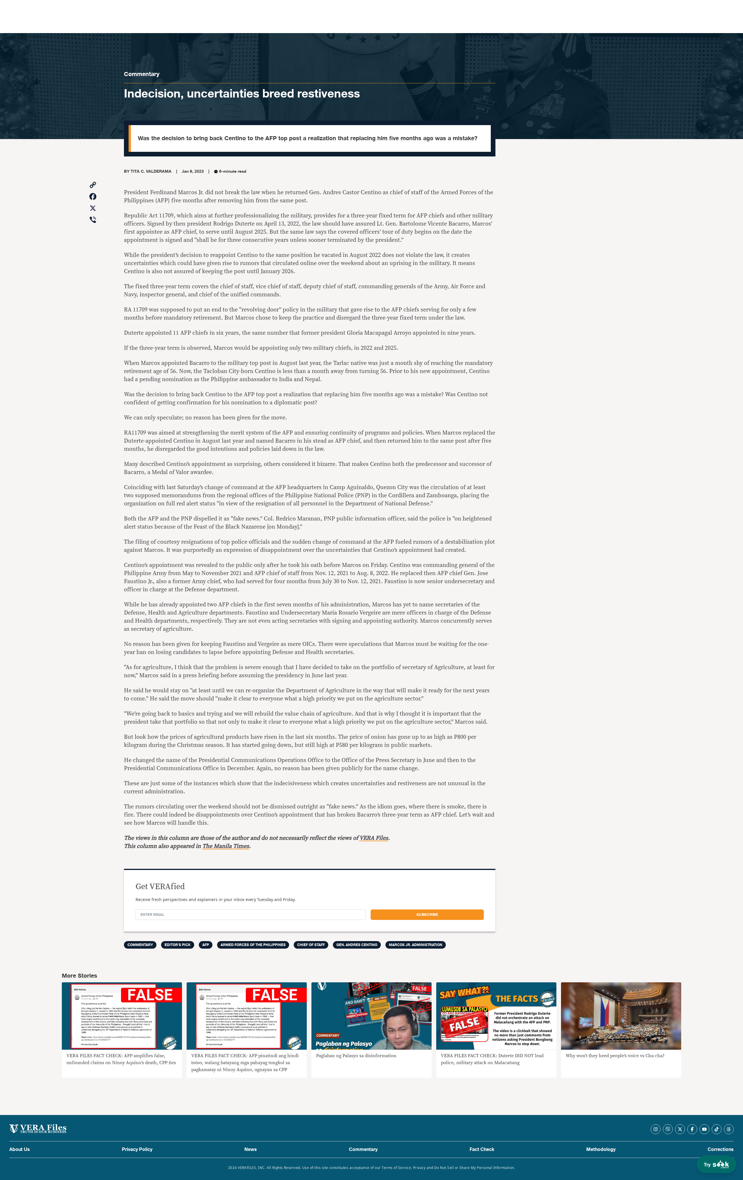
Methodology (601, 1149)
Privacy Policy (137, 1149)
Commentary (141, 74)
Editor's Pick (178, 945)
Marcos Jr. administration (415, 945)
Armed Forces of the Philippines (253, 945)
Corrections (721, 1149)
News (250, 1149)
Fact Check (482, 1149)
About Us (19, 1149)
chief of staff (311, 945)
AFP (205, 945)
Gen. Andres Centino (356, 945)
